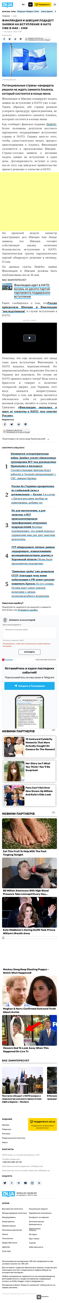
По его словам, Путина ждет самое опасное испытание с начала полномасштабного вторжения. (33, 583)
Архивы (5, 1125)
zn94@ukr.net (37, 1166)
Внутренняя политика (12, 1209)
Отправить (29, 652)
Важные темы (9, 12)
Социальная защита (38, 1209)
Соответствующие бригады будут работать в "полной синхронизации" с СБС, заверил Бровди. (33, 466)
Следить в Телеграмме (31, 686)
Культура (6, 1251)
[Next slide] (55, 11)
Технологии (7, 1238)
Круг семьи (34, 1238)
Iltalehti (51, 124)
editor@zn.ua (44, 1170)
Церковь (6, 1247)
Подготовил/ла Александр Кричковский (23, 438)
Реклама (6, 1134)
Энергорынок (8, 1221)
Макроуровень (9, 1217)
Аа (30, 4)
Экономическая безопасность (36, 1223)
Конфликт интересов (39, 1217)
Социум (32, 1230)
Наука (5, 1234)
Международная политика (14, 1213)
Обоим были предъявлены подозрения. (33, 555)
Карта (5, 1142)
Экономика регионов (12, 1230)
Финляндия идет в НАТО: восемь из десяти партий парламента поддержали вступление (32, 290)
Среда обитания (9, 1243)
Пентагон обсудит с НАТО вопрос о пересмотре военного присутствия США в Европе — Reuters (22, 1099)
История (33, 1234)
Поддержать (44, 4)
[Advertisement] (29, 201)
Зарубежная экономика (40, 1213)
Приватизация (9, 1226)
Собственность (36, 1247)
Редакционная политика (13, 1138)
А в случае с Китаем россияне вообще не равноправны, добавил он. (33, 494)
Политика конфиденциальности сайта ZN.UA (19, 1294)
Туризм (32, 1243)
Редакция (6, 1129)
